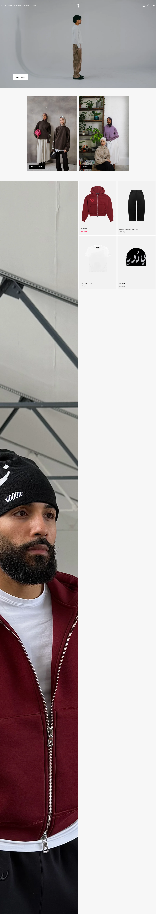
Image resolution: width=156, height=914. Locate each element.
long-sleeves (37, 167)
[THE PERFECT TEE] (98, 258)
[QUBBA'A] (136, 258)
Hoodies (86, 167)
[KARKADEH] (98, 203)
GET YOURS (20, 77)
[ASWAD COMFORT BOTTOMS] (136, 204)
